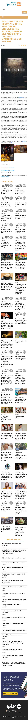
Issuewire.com (21, 97)
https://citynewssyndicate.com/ (7, 170)
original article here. (5, 176)
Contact (19, 710)
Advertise (13, 710)
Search (24, 12)
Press (8, 710)
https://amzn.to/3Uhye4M (6, 142)
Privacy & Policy (18, 711)
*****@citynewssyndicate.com (7, 167)
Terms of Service (9, 711)
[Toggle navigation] (2, 17)
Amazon (24, 141)
